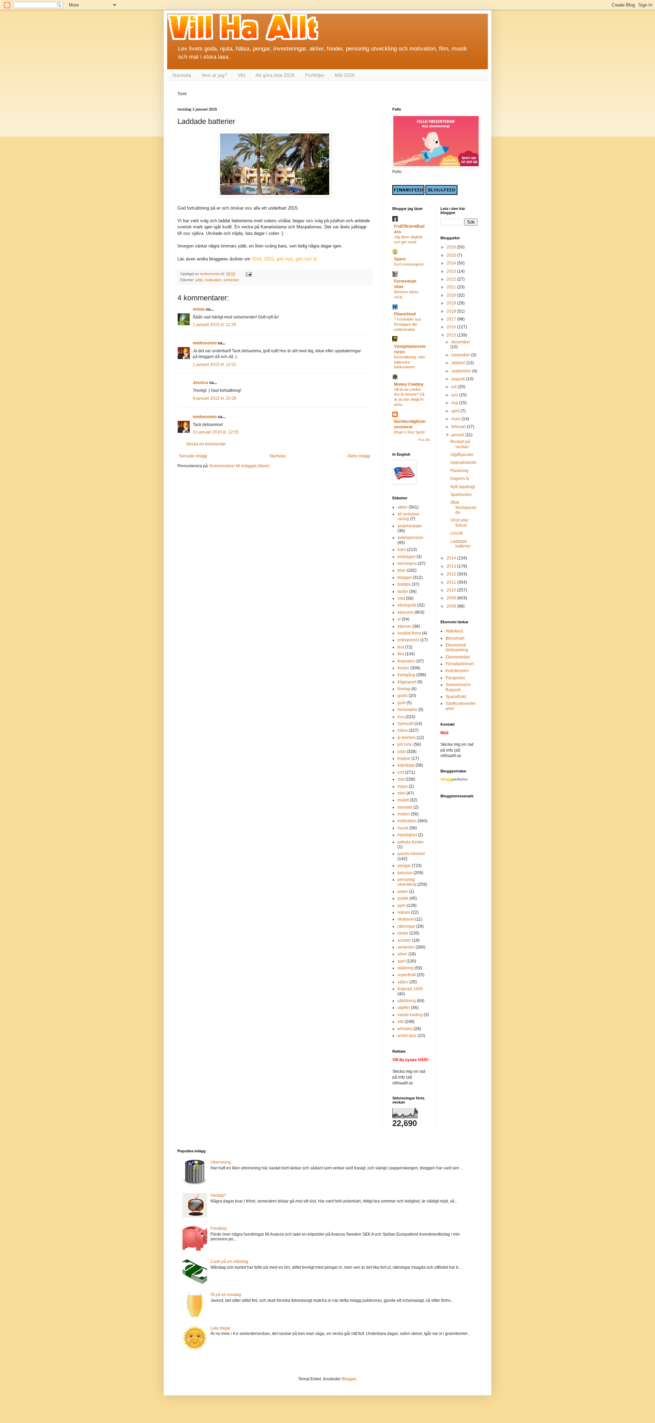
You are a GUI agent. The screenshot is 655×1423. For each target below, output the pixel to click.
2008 (452, 606)
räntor (402, 933)
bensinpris (407, 563)
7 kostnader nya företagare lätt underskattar (407, 324)
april (456, 411)
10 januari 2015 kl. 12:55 (216, 432)
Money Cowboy (409, 384)
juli (454, 386)
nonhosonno (205, 343)
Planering (459, 470)
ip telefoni (406, 737)
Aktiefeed (454, 631)
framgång (406, 674)
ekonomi (405, 612)
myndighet (407, 835)
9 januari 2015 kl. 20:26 (214, 398)
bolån (402, 591)
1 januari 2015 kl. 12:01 (214, 364)
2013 (452, 566)
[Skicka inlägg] (248, 274)
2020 (452, 295)
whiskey (404, 1028)
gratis (402, 695)
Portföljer (314, 75)
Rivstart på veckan (460, 444)
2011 (452, 582)
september (461, 371)
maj (455, 402)
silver (402, 954)
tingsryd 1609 (410, 988)
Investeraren (457, 670)
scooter (404, 940)
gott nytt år (306, 258)
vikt (400, 1021)
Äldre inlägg (359, 456)
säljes (402, 982)
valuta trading (410, 1014)
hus (400, 716)
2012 (452, 574)
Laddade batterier (460, 544)
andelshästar (409, 526)
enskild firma (409, 633)
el (399, 619)
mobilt (403, 800)
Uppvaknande (463, 462)
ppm (401, 905)
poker (402, 891)
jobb (199, 280)
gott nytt (284, 258)
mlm (401, 793)
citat (401, 598)
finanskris (406, 661)
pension (404, 872)
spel (401, 961)
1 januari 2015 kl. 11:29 (214, 324)
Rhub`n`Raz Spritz (409, 432)
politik (402, 898)
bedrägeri (406, 556)
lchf (400, 772)
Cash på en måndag (229, 1261)
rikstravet (405, 919)
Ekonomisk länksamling (457, 647)
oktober (458, 362)
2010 (452, 590)
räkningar (406, 926)
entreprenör (408, 640)
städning (405, 968)
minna (199, 309)
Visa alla (424, 439)
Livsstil (456, 533)
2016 (452, 327)
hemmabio (407, 709)
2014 (256, 258)
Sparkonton (461, 494)
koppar (403, 758)
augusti (458, 378)
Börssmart (455, 638)
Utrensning (220, 1162)
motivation (213, 280)
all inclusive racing (408, 516)
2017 (452, 319)
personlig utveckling (406, 882)
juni (455, 395)
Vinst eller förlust (459, 522)
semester (231, 280)
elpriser (404, 626)
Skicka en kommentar (206, 444)
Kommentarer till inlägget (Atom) (240, 466)
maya (402, 786)
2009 (452, 598)
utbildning (406, 1000)
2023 (452, 271)
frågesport (406, 682)
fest (400, 647)
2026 (452, 247)
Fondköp (218, 1228)
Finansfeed (405, 314)
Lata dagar (220, 1328)
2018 (452, 311)
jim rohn (404, 744)
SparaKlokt (456, 696)
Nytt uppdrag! (462, 486)
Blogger (349, 1379)
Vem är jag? (214, 75)
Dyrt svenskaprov (409, 264)
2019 (452, 303)
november (461, 355)
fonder (403, 668)
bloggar (404, 577)
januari (458, 434)
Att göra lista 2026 (275, 75)
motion (403, 814)
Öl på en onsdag (225, 1294)
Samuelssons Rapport (458, 687)
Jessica (200, 382)
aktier (402, 507)
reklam (403, 912)
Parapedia (455, 677)
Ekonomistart (458, 657)
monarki (404, 807)
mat (400, 779)
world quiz (407, 1035)
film (400, 654)
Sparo (400, 259)
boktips (404, 584)
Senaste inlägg (193, 456)
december (460, 342)
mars (456, 418)
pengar (404, 865)
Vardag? (218, 1195)
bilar (401, 570)
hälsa (402, 730)
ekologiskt (406, 605)
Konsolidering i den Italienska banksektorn (409, 362)
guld (401, 702)
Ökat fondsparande (463, 507)
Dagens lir (459, 478)
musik (402, 828)
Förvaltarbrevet (460, 663)
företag (403, 688)
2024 (452, 263)
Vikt (241, 75)
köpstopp (405, 765)
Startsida (181, 75)
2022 (452, 279)
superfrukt (406, 974)
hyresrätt (405, 723)
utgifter (403, 1007)
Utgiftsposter (462, 454)
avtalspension (410, 537)
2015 (269, 258)
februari (459, 426)
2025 (452, 255)
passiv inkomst (411, 853)
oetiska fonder (410, 842)
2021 (452, 287)
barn (401, 549)
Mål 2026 (345, 75)
